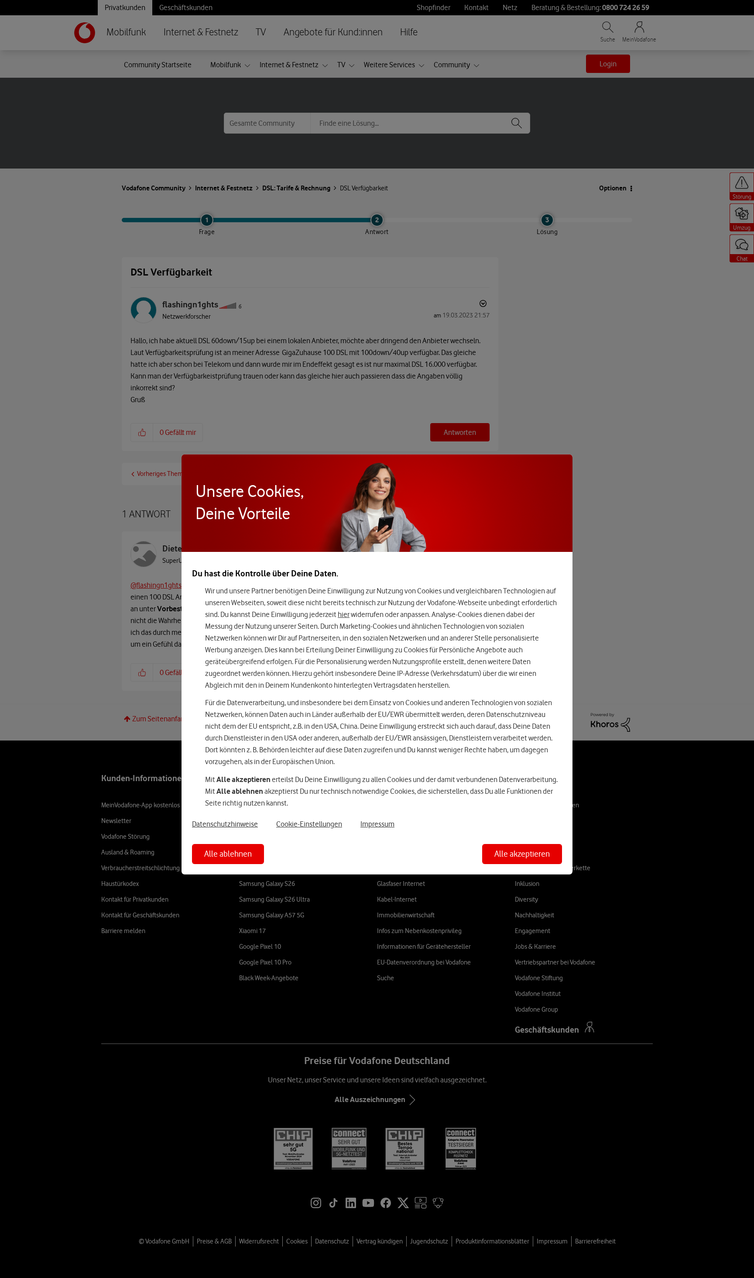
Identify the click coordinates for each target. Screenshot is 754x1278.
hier (344, 614)
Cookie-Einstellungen (309, 824)
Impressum (377, 824)
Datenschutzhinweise (225, 824)
